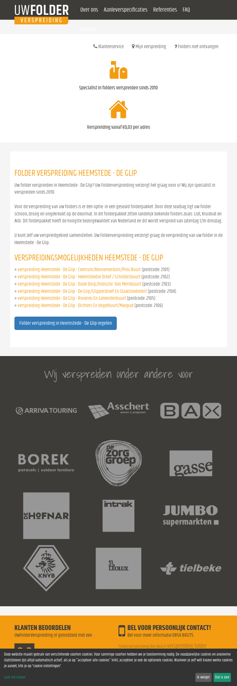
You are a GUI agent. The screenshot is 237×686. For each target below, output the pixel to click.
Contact (88, 29)
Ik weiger (203, 677)
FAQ (186, 10)
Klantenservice (110, 46)
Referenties (165, 10)
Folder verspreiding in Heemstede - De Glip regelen (65, 323)
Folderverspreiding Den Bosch (142, 646)
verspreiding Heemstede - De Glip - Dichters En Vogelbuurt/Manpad (76, 305)
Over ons (89, 10)
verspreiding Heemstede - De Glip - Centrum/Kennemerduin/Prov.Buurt (79, 269)
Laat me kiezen (14, 677)
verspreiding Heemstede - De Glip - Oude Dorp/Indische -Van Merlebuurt (79, 284)
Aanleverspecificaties (125, 10)
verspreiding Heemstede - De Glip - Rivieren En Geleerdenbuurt (72, 298)
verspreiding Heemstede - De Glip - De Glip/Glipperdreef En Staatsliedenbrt (82, 291)
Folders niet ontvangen (198, 46)
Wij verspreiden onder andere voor (118, 373)
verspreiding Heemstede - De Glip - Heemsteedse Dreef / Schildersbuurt (79, 276)
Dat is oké (222, 677)
